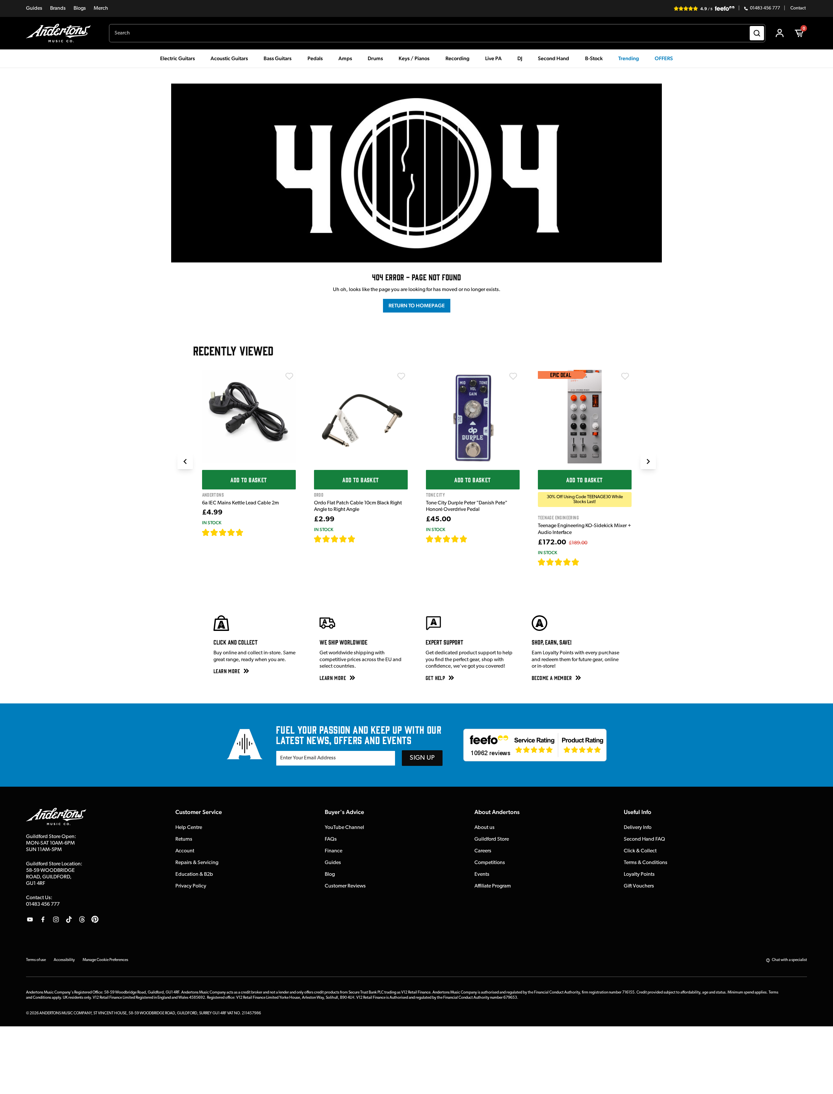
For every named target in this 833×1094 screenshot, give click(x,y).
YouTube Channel (344, 827)
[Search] (757, 33)
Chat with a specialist (789, 960)
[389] (475, 538)
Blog (330, 874)
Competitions (489, 862)
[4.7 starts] (223, 532)
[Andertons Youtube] (30, 919)
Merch (101, 8)
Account (184, 851)
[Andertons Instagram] (56, 919)
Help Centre (188, 827)
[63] (361, 538)
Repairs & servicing (196, 862)
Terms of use (36, 960)
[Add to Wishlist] (289, 376)
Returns (183, 839)
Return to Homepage (417, 305)
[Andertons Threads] (82, 919)
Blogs (80, 8)
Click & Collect (640, 851)
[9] (584, 562)
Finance (333, 851)
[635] (251, 532)
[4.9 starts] (559, 562)
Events (481, 874)
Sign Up (422, 758)
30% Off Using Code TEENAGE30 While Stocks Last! (585, 499)
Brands (58, 8)
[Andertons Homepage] (61, 33)
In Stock (211, 522)
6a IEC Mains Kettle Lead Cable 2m (240, 503)
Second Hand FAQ (644, 839)
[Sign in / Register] (779, 33)
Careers (482, 851)
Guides (34, 8)
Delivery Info (637, 827)
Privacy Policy (190, 886)
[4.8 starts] (335, 539)
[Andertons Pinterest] (95, 919)
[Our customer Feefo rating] (535, 745)
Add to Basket (248, 479)
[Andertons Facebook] (43, 919)
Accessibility (64, 960)
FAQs (331, 839)
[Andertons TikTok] (69, 919)
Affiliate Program (492, 886)
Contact (798, 8)
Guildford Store (491, 839)
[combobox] (437, 33)
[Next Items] (648, 461)
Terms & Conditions (645, 862)
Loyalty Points (639, 874)
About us (484, 827)
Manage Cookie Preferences (105, 960)
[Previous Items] (185, 461)
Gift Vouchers (639, 886)
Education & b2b (194, 874)
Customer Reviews (345, 886)
